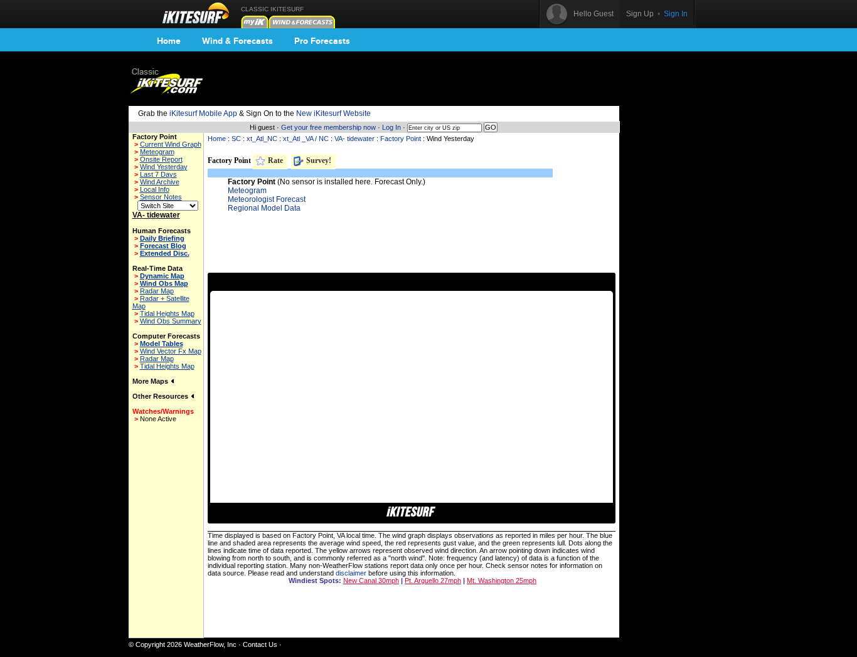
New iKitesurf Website (333, 113)
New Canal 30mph (371, 580)
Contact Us (260, 644)
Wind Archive (159, 182)
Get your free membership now (328, 127)
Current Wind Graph (170, 144)
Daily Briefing (162, 238)
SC (236, 138)
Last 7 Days (158, 174)
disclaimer (351, 573)
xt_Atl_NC (262, 138)
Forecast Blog (163, 246)
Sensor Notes (161, 197)
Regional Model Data (264, 208)
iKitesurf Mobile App (203, 113)
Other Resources (161, 396)
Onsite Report (161, 159)
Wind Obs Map (164, 283)
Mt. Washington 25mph (501, 580)
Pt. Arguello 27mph (433, 580)
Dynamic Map (162, 276)
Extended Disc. (164, 253)
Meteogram (157, 151)
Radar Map (157, 291)
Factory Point (400, 138)
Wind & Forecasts (237, 41)
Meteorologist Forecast (267, 199)
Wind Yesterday (164, 167)
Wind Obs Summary (170, 321)
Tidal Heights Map (167, 313)
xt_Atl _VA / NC (306, 138)
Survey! (317, 160)
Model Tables (161, 343)
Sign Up (640, 13)
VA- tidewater (354, 138)
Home (169, 41)
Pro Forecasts (322, 41)
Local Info (154, 189)
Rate (274, 160)
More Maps (151, 381)
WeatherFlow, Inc (210, 644)
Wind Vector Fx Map (170, 351)
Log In (391, 127)
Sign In (676, 13)
